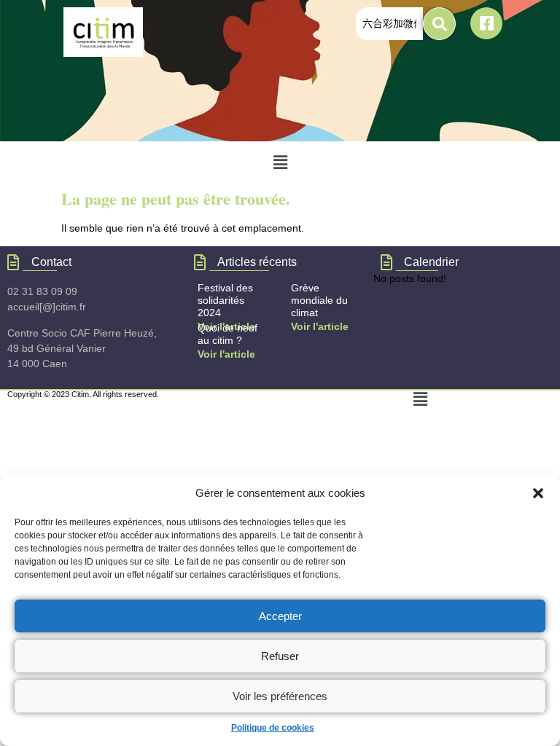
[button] (538, 493)
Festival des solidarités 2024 (225, 300)
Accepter (280, 616)
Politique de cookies (272, 728)
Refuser (280, 656)
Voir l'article (320, 326)
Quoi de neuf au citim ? (227, 334)
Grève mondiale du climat (319, 300)
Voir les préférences (280, 696)
